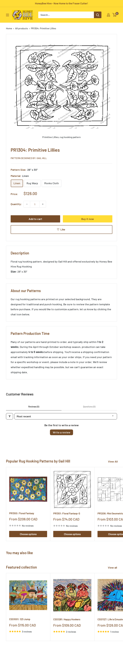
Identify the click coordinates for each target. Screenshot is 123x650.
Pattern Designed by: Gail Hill (29, 158)
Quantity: (16, 204)
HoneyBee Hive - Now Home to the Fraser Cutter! (61, 3)
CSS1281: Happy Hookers (66, 619)
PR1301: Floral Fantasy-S (66, 513)
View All (113, 461)
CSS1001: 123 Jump (19, 619)
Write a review (61, 432)
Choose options (28, 534)
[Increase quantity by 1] (43, 204)
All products (21, 28)
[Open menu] (7, 15)
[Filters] (9, 416)
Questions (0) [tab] (89, 406)
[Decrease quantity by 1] (27, 204)
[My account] (108, 15)
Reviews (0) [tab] (33, 406)
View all (113, 567)
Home (9, 28)
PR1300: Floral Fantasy (21, 513)
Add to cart (35, 219)
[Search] (97, 15)
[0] (114, 15)
